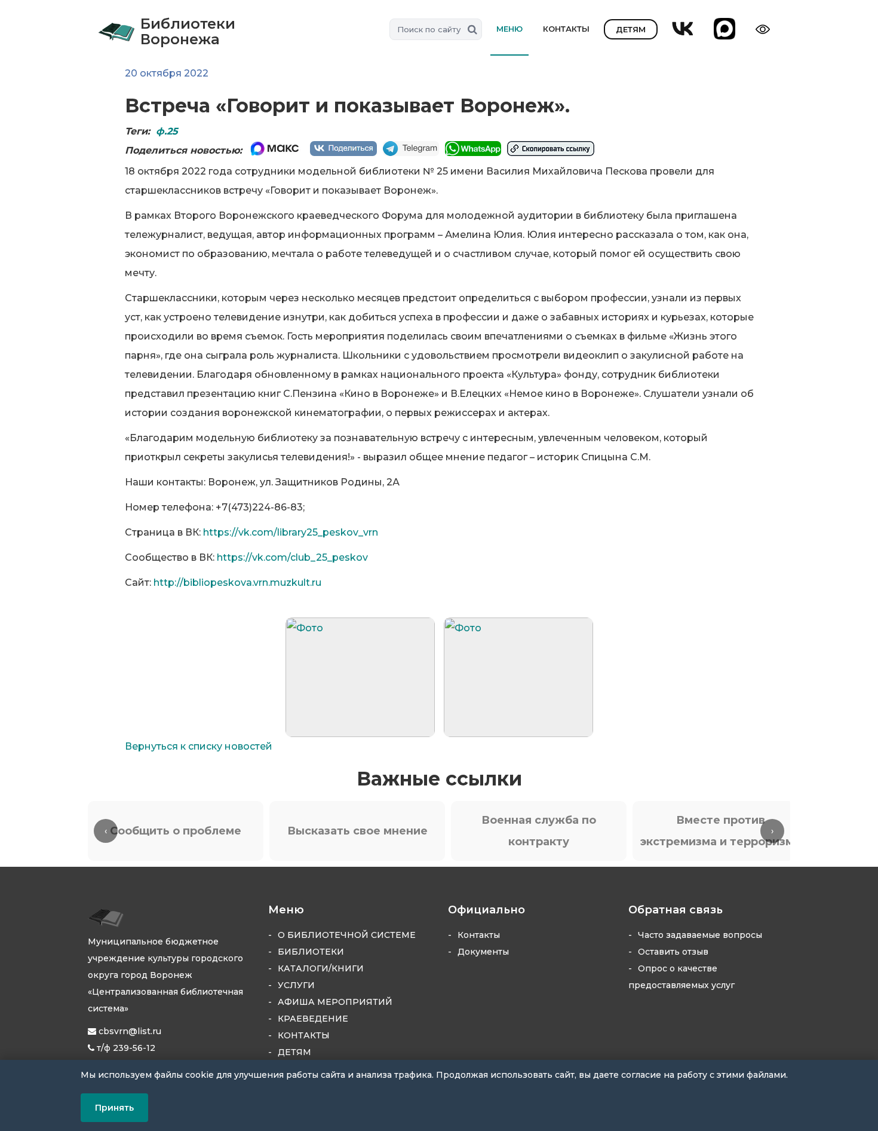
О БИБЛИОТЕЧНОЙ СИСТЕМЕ (347, 935)
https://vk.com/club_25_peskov (292, 557)
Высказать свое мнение (357, 830)
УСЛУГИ (296, 985)
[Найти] (471, 30)
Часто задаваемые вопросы (700, 935)
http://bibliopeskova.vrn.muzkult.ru (237, 582)
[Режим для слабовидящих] (764, 29)
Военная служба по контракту (538, 831)
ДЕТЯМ (631, 29)
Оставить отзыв (673, 951)
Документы (483, 951)
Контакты (479, 935)
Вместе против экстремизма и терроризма (720, 831)
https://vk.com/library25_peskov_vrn (290, 532)
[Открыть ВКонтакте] (682, 29)
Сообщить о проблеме (175, 830)
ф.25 (167, 131)
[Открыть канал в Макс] (724, 29)
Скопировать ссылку (550, 148)
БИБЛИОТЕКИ (311, 951)
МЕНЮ (509, 28)
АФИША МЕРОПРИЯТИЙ (335, 1001)
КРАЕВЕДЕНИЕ (313, 1018)
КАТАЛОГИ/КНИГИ (321, 968)
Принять (114, 1107)
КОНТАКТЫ (566, 28)
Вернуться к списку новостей (198, 746)
